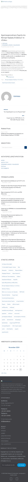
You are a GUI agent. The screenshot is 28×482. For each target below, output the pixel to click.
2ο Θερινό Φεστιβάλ (7, 264)
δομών (3, 304)
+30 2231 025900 (5, 415)
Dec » (5, 373)
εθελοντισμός (15, 304)
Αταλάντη (11, 270)
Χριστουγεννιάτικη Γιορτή (8, 82)
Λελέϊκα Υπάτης (6, 288)
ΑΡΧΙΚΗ (3, 428)
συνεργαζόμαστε (6, 325)
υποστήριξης (10, 329)
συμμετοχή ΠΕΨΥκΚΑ (15, 322)
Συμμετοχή (15, 295)
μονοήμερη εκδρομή (7, 316)
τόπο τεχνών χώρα (16, 325)
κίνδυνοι (10, 313)
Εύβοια (18, 276)
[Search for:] (12, 147)
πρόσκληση (5, 322)
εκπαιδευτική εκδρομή (7, 310)
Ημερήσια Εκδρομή (6, 279)
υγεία (3, 329)
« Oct (2, 373)
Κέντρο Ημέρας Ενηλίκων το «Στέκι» (14, 79)
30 (20, 369)
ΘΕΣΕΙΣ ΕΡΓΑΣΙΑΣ (5, 438)
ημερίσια (4, 313)
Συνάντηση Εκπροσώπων (8, 298)
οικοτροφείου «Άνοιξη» (19, 316)
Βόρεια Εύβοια (18, 270)
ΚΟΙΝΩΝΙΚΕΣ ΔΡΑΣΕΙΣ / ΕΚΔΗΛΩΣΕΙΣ (11, 45)
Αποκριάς (4, 270)
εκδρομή (12, 307)
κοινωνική (16, 313)
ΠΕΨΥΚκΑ (3, 166)
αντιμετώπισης (20, 301)
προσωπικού (10, 319)
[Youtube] (17, 479)
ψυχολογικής (5, 332)
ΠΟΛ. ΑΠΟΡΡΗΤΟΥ (6, 444)
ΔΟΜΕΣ (3, 433)
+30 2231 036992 (5, 411)
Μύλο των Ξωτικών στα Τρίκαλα (10, 292)
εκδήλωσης (5, 307)
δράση (8, 304)
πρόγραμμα (18, 319)
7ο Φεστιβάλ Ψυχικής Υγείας (9, 267)
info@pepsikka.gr (5, 421)
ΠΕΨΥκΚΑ (5, 43)
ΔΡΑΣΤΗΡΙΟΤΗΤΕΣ (6, 436)
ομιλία (3, 319)
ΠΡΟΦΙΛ (3, 431)
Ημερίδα (15, 279)
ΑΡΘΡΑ (2, 160)
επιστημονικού (18, 310)
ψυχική (16, 329)
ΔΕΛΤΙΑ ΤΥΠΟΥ (4, 162)
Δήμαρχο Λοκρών (6, 273)
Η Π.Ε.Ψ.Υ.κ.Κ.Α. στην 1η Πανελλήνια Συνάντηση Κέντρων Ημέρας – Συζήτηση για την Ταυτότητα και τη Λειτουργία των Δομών (14, 233)
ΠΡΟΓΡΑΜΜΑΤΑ (5, 168)
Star (19, 267)
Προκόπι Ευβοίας (6, 295)
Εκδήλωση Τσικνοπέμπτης (8, 276)
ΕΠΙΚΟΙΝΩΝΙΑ (4, 441)
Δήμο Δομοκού (16, 273)
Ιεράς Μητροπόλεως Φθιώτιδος (10, 282)
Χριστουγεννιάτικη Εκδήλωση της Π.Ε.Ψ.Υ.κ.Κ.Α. (13, 180)
